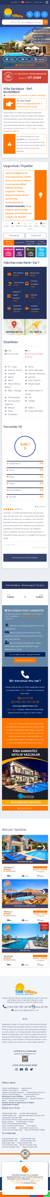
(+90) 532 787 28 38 (26, 701)
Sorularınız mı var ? (25, 660)
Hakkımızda (26, 1088)
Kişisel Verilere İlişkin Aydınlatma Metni (26, 1180)
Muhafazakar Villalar (24, 1122)
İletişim (24, 1090)
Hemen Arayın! (25, 808)
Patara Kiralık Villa (24, 1143)
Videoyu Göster (26, 65)
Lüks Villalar (31, 1126)
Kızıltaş (29, 95)
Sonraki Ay (35, 235)
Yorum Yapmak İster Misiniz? (25, 558)
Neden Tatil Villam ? (10, 1090)
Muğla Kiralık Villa (27, 1139)
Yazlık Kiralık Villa (9, 1115)
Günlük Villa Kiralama (28, 1113)
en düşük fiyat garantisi (30, 616)
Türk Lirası (9, 242)
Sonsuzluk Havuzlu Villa (12, 1117)
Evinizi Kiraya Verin (31, 1094)
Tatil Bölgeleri (20, 95)
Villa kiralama (12, 709)
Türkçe (27, 2)
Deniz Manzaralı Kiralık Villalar (14, 1124)
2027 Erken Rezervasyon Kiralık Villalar (18, 1119)
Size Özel (14, 2)
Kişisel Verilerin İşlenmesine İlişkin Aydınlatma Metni (18, 1103)
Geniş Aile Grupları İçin (28, 1128)
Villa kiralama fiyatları (16, 724)
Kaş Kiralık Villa (8, 1143)
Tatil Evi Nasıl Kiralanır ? (11, 1094)
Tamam (25, 1188)
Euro (20, 243)
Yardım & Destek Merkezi (13, 1092)
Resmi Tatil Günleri (17, 1100)
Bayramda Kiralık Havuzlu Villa (31, 1115)
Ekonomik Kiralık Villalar (35, 1130)
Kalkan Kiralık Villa (9, 1141)
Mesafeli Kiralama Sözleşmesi (14, 1098)
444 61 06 (27, 698)
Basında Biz (31, 1096)
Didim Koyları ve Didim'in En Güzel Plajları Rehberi (23, 1042)
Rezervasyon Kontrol (36, 1092)
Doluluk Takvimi (40, 867)
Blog (4, 1100)
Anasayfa (9, 95)
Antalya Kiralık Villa (10, 1139)
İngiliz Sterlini (41, 242)
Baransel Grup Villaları (12, 1096)
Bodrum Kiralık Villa (28, 1145)
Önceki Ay (14, 235)
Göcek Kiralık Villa (9, 1145)
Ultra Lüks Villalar (9, 1128)
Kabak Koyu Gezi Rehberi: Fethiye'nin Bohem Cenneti (25, 1039)
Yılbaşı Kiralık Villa (9, 1113)
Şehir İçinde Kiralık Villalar (13, 1126)
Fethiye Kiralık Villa (28, 1141)
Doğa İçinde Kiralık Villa (12, 1130)
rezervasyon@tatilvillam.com (25, 706)
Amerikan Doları (31, 242)
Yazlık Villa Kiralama (10, 1088)
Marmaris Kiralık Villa (10, 1147)
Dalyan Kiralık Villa (29, 1147)
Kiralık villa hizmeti (10, 998)
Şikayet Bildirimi (37, 1098)
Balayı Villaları (8, 1122)
